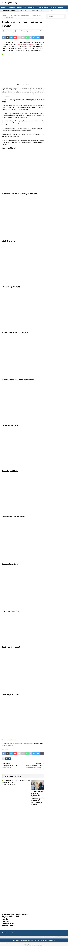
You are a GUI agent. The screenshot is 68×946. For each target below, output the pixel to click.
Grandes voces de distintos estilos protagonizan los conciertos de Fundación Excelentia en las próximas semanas (8, 919)
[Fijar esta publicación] (15, 37)
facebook (52, 937)
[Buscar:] (57, 10)
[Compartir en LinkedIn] (11, 37)
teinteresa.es (13, 740)
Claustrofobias (51, 940)
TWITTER (45, 937)
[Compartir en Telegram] (34, 37)
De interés (31, 7)
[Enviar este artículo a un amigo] (19, 37)
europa (53, 7)
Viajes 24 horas (8, 745)
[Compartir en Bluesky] (38, 37)
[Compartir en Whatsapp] (27, 37)
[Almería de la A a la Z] (23, 846)
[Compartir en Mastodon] (30, 37)
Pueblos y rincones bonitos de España (20, 743)
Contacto (61, 7)
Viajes (8, 759)
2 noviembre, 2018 (9, 31)
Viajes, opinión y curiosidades (31, 31)
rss (66, 937)
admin (18, 31)
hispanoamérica (43, 7)
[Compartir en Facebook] (4, 37)
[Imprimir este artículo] (23, 37)
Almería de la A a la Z (22, 915)
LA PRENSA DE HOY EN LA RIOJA (17, 7)
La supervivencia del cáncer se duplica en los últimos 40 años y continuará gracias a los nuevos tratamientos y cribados (37, 797)
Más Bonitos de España (25, 44)
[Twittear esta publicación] (7, 37)
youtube (60, 937)
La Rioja (3, 7)
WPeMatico (6, 749)
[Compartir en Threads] (42, 37)
